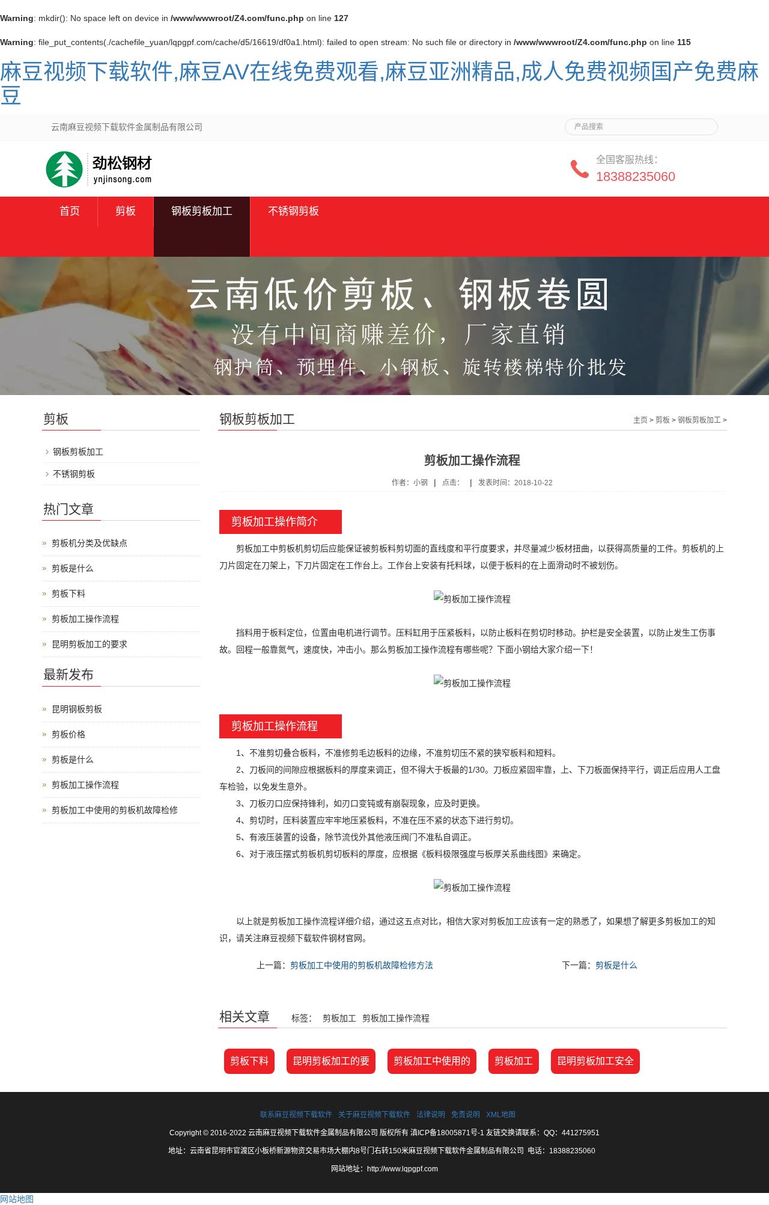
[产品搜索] (704, 123)
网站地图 (17, 1199)
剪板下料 (249, 1061)
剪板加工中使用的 (432, 1061)
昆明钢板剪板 (77, 709)
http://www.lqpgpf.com (402, 1169)
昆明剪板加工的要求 (89, 644)
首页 (69, 211)
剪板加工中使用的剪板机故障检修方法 (361, 965)
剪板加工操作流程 (85, 619)
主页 (640, 420)
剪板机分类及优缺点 (89, 543)
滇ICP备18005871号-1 (447, 1133)
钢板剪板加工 (202, 211)
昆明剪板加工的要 (331, 1061)
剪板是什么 (616, 965)
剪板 (125, 211)
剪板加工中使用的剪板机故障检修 (115, 810)
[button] (202, 242)
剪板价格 (68, 734)
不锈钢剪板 (293, 211)
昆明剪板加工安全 (595, 1061)
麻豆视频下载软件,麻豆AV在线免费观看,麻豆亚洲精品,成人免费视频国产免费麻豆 (379, 84)
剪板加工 (513, 1061)
